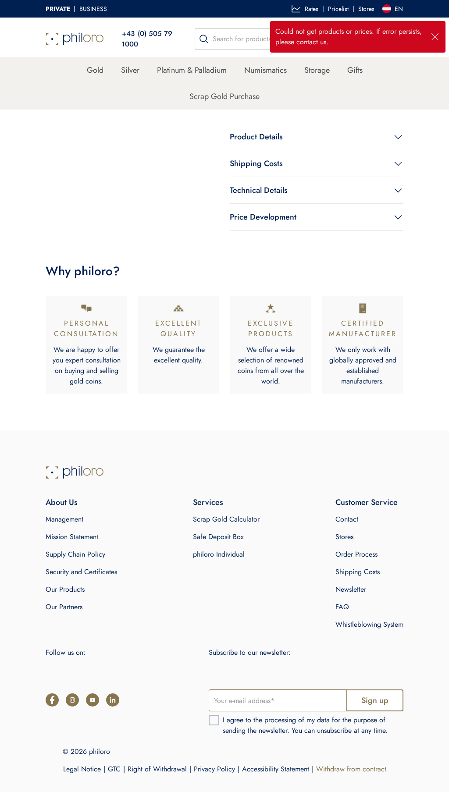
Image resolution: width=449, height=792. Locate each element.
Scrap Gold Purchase (224, 96)
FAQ (342, 607)
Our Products (65, 589)
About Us (62, 502)
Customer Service (366, 502)
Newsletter (350, 589)
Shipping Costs (357, 572)
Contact (346, 519)
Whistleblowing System (369, 624)
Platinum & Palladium (192, 70)
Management (64, 519)
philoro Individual (219, 554)
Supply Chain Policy (75, 554)
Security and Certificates (81, 572)
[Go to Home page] (75, 472)
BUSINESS (93, 8)
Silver (130, 70)
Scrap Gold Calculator (226, 519)
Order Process (356, 554)
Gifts (355, 70)
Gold (95, 70)
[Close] (435, 37)
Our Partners (64, 607)
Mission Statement (72, 537)
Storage (317, 70)
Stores (366, 8)
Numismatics (265, 70)
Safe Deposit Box (218, 537)
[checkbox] (214, 720)
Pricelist (338, 8)
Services (208, 502)
